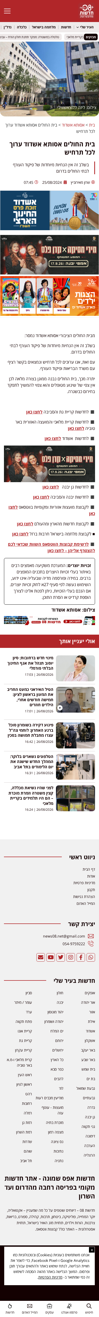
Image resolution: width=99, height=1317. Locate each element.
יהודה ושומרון (53, 1021)
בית (92, 125)
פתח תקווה (24, 1021)
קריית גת (25, 1040)
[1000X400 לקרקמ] (49, 273)
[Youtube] (50, 957)
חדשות (66, 27)
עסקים (49, 1312)
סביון (29, 992)
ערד (29, 1011)
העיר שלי (87, 27)
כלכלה (22, 27)
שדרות (27, 1141)
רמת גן (27, 1122)
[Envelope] (40, 957)
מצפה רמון (55, 1132)
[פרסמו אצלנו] (69, 1306)
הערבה (89, 1145)
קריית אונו (25, 1030)
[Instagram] (71, 957)
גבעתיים (89, 1097)
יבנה (60, 1002)
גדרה (91, 1107)
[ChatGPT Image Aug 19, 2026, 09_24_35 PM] (49, 623)
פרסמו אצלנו (69, 1312)
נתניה (59, 1160)
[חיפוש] (89, 1306)
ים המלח (56, 1030)
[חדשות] (9, 1306)
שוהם (28, 1151)
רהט (28, 1093)
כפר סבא (57, 1069)
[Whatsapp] (91, 957)
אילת (91, 1021)
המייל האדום (29, 1312)
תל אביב (26, 1160)
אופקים (90, 992)
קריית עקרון (23, 1050)
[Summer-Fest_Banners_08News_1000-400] (49, 314)
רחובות (27, 1103)
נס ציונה (57, 1141)
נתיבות (58, 1151)
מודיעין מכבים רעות (49, 1097)
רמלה (28, 1112)
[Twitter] (60, 957)
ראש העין (25, 1074)
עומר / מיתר (23, 1002)
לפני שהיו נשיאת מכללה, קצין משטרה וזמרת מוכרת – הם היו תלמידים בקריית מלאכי (30, 795)
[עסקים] (49, 1306)
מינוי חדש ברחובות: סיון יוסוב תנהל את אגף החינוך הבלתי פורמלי (30, 663)
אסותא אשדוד (73, 125)
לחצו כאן (34, 412)
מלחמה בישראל (44, 27)
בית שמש (88, 1069)
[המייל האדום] (29, 1306)
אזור (92, 1011)
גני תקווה (88, 1126)
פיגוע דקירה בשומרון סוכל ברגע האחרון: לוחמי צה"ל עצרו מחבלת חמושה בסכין (30, 730)
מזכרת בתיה (54, 1122)
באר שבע (88, 1059)
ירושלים (57, 1050)
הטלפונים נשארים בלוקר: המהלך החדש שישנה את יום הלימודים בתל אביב (31, 761)
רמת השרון (24, 1132)
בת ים (91, 1078)
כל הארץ (57, 1059)
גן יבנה (90, 1116)
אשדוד (90, 1030)
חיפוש (89, 1312)
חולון (60, 992)
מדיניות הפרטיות (50, 1277)
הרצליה (89, 1155)
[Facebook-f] (81, 957)
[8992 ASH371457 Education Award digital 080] (49, 229)
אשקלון (90, 1040)
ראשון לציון (24, 1084)
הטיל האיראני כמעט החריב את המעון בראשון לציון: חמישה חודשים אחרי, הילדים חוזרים (30, 697)
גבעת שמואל (85, 1088)
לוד (61, 1088)
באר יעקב (88, 1050)
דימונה (90, 1136)
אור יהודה (88, 1002)
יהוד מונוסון (55, 1011)
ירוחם (59, 1040)
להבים (58, 1078)
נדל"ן (8, 27)
